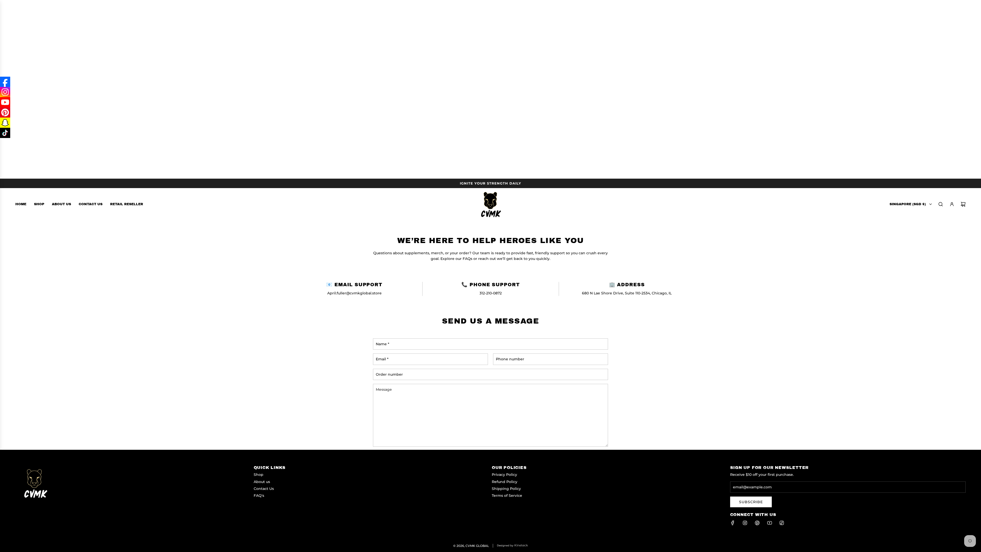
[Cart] (963, 204)
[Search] (940, 204)
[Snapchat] (5, 123)
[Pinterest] (757, 522)
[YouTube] (769, 522)
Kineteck (521, 545)
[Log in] (951, 204)
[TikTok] (781, 522)
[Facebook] (732, 522)
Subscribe (751, 502)
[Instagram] (745, 522)
